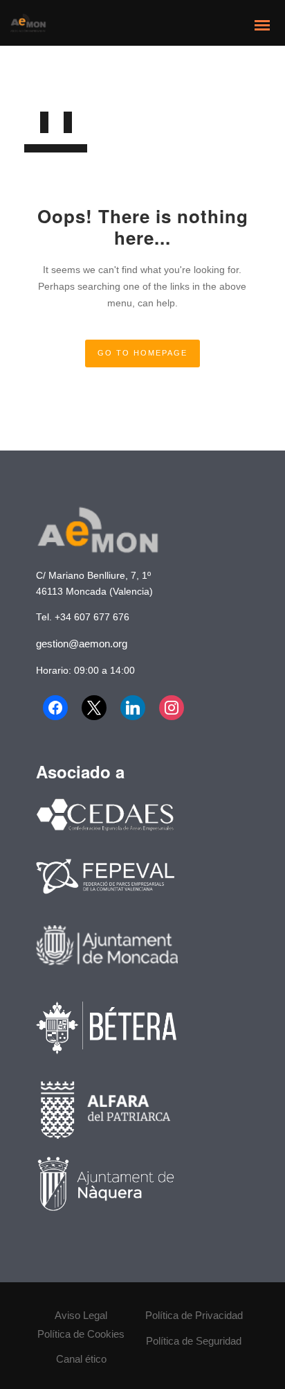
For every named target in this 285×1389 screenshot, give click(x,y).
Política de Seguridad (193, 1341)
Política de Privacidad (194, 1315)
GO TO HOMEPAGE (142, 353)
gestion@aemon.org (81, 643)
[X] (94, 707)
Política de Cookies (81, 1334)
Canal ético (81, 1359)
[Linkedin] (132, 707)
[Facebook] (55, 707)
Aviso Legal (81, 1315)
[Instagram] (171, 707)
